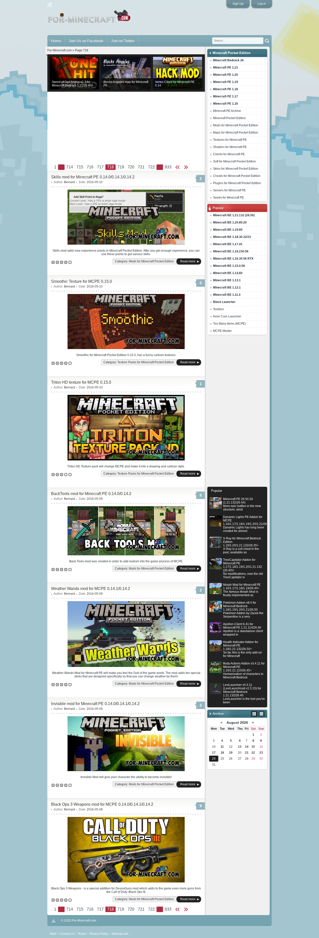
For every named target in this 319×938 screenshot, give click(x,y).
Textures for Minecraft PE (230, 140)
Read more (187, 261)
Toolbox (218, 309)
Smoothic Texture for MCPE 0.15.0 (81, 281)
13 (239, 746)
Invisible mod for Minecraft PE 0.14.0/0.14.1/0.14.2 (95, 704)
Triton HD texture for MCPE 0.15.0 (81, 382)
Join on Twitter (123, 41)
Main (89, 18)
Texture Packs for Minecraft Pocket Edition (145, 362)
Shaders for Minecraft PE (230, 147)
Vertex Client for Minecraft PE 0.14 (174, 83)
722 (151, 167)
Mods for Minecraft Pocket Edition (235, 125)
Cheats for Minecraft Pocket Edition (236, 176)
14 (246, 746)
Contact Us (67, 934)
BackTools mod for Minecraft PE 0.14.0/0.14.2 (91, 494)
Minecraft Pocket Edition (229, 118)
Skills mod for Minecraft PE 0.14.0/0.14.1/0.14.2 (93, 177)
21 (246, 752)
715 (80, 167)
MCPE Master (222, 331)
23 (261, 752)
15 (253, 746)
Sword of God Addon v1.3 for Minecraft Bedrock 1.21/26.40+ (72, 83)
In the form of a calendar (254, 714)
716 (90, 167)
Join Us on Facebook (86, 41)
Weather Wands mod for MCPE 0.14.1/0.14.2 (90, 588)
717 (100, 167)
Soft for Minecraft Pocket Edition (234, 161)
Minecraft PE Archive (227, 111)
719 (120, 167)
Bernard (69, 182)
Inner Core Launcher (227, 316)
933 (168, 167)
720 (131, 167)
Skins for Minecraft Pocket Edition (235, 168)
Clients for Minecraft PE (229, 154)
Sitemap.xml (119, 934)
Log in (261, 3)
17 (214, 752)
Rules (82, 934)
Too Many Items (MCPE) (229, 323)
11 (222, 746)
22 (253, 752)
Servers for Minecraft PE (229, 190)
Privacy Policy (98, 934)
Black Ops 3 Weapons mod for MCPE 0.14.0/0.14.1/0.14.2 (102, 804)
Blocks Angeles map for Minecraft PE (125, 83)
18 (222, 752)
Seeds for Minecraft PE (228, 197)
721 (141, 167)
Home (56, 41)
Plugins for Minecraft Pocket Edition (237, 183)
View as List (261, 714)
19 (231, 752)
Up (53, 921)
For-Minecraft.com (59, 50)
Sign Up (238, 3)
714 (69, 167)
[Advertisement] (237, 412)
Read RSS (49, 4)
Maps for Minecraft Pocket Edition (235, 132)
